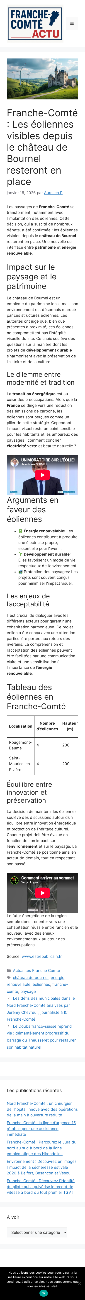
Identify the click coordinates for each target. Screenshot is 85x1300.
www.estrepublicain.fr (42, 956)
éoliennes (41, 984)
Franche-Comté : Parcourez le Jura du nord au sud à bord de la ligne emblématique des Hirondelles (41, 1148)
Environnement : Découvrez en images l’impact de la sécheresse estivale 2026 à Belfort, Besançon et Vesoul (42, 1167)
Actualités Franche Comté (36, 970)
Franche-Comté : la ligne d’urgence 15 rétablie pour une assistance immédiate (41, 1128)
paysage (28, 991)
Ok (44, 1293)
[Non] (79, 1283)
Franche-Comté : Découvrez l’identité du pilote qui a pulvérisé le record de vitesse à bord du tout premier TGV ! (41, 1187)
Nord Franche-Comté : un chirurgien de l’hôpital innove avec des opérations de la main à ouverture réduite (42, 1109)
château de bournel (31, 977)
